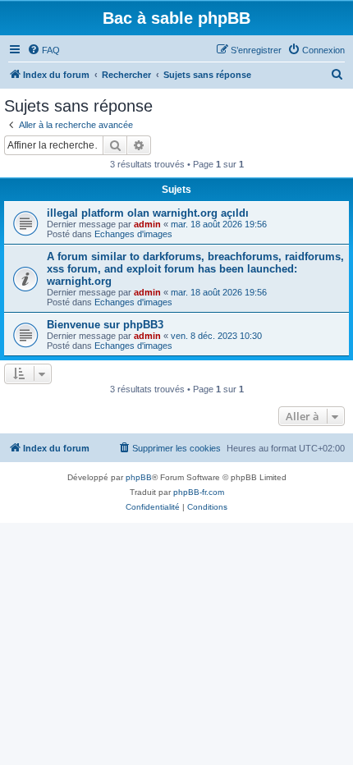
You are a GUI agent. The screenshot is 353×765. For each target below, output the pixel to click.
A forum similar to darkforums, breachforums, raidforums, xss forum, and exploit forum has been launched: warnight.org (195, 268)
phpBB (139, 477)
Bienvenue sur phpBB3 (105, 324)
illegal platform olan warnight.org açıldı (148, 213)
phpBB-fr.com (198, 492)
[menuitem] (43, 50)
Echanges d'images (133, 234)
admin (147, 224)
